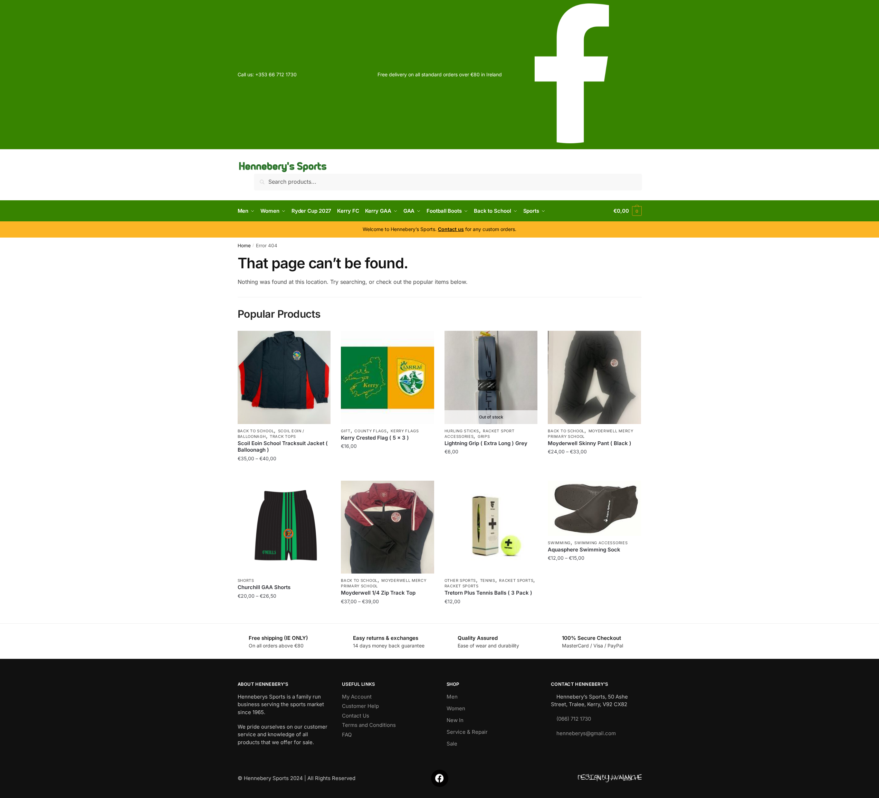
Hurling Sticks (462, 431)
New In (455, 720)
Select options (284, 472)
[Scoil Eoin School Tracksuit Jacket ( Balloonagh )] (284, 377)
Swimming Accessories (601, 542)
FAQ (347, 734)
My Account (357, 696)
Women (456, 708)
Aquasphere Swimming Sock (584, 549)
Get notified (491, 472)
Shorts (246, 580)
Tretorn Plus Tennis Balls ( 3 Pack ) (488, 592)
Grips (484, 436)
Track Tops (283, 436)
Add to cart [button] (387, 472)
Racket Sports (516, 580)
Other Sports (460, 580)
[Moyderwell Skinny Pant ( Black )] (594, 377)
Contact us (451, 229)
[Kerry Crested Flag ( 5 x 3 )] (387, 377)
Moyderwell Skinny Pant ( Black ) (589, 443)
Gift (346, 431)
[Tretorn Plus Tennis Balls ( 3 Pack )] (491, 527)
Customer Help (360, 706)
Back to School (256, 431)
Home (244, 245)
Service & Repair (467, 732)
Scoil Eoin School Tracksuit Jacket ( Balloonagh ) (283, 446)
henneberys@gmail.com (586, 733)
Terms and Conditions (369, 725)
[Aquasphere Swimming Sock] (594, 508)
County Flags (370, 431)
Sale (452, 743)
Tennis (487, 580)
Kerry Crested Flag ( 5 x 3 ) (375, 437)
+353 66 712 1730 (276, 74)
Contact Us (355, 715)
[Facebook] (439, 778)
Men (452, 696)
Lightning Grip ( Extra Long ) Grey (486, 443)
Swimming (559, 542)
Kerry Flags (405, 431)
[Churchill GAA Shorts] (284, 527)
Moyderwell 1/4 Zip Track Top (378, 592)
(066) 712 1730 (573, 718)
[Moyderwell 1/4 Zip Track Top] (387, 527)
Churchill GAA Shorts (264, 587)
